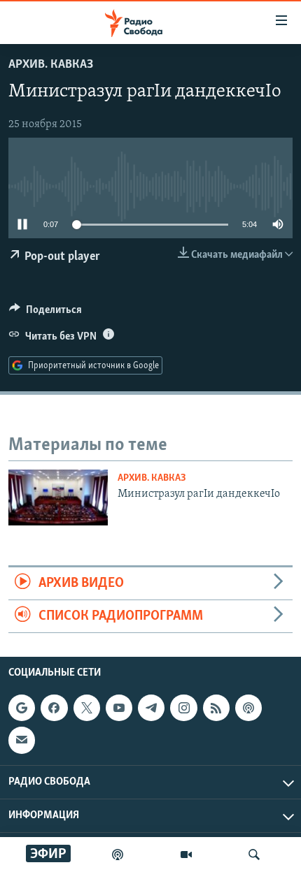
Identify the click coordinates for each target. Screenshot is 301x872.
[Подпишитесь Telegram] (151, 708)
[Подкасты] (248, 708)
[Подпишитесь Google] (21, 708)
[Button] (45, 313)
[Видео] (186, 854)
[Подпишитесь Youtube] (119, 708)
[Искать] (254, 854)
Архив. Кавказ (50, 65)
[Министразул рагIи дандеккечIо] (58, 497)
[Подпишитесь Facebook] (54, 708)
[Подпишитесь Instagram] (183, 708)
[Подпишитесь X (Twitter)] (87, 708)
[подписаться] (21, 740)
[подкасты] (118, 854)
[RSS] (216, 708)
